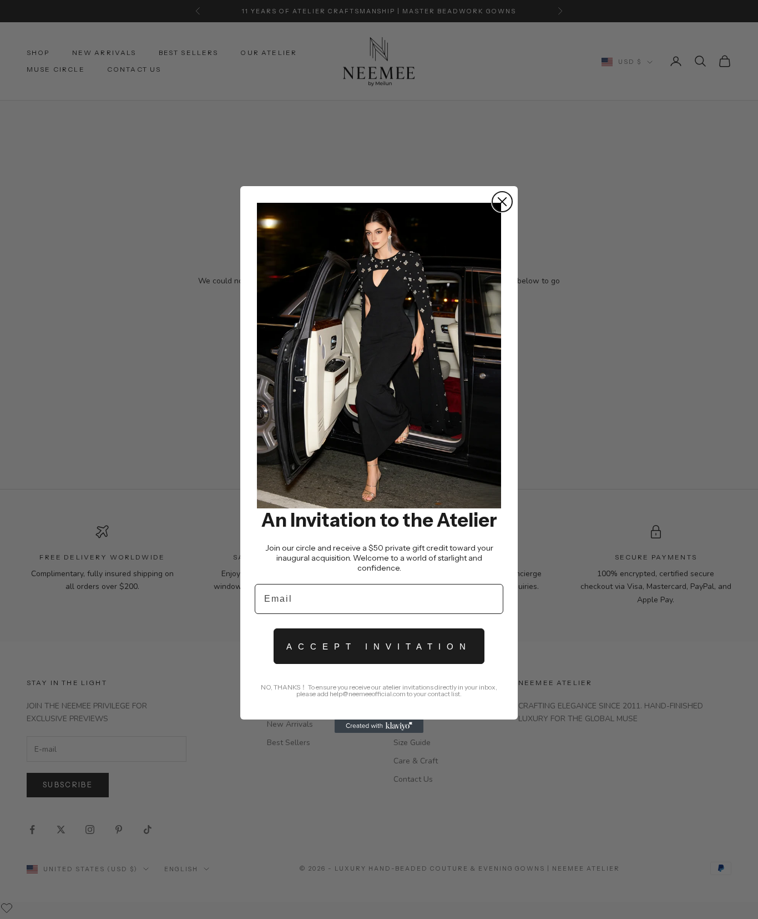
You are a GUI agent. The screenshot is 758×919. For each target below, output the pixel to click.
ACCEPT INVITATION (379, 646)
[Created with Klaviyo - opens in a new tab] (379, 726)
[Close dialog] (502, 202)
